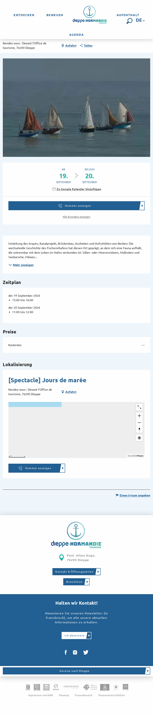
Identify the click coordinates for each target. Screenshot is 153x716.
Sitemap (64, 695)
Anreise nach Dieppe (74, 670)
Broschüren (74, 581)
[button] (129, 20)
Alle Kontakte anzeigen (76, 216)
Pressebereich (83, 695)
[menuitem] (24, 14)
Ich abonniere (75, 635)
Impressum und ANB (40, 695)
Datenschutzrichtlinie (111, 695)
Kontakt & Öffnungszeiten (74, 571)
